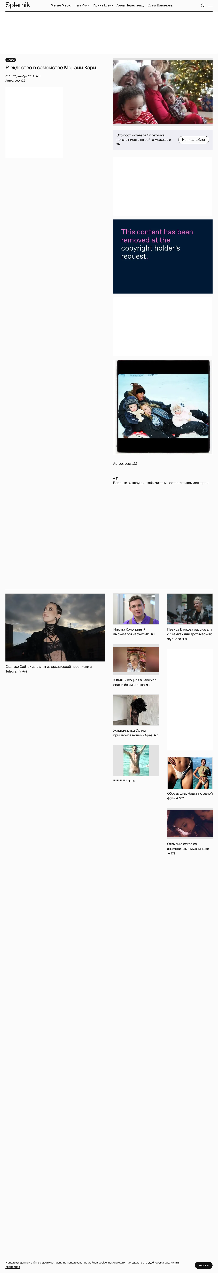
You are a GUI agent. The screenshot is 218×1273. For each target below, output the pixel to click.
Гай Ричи (82, 5)
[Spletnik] (17, 5)
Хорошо (203, 1265)
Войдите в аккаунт (128, 483)
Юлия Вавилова (160, 5)
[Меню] (210, 5)
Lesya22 (130, 464)
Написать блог (194, 140)
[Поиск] (203, 5)
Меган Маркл (61, 5)
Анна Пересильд (130, 5)
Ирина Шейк (103, 5)
